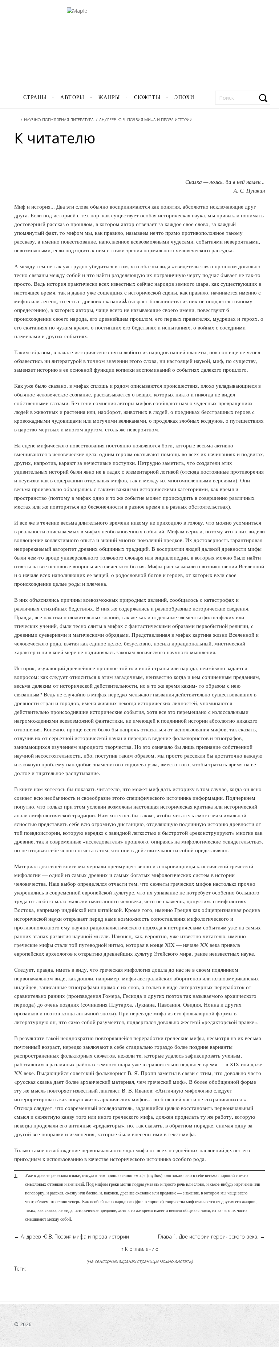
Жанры (109, 97)
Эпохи (184, 97)
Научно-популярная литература (59, 119)
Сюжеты (147, 97)
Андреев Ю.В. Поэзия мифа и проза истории (146, 119)
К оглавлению (139, 1248)
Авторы (72, 97)
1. (15, 1175)
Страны (34, 97)
